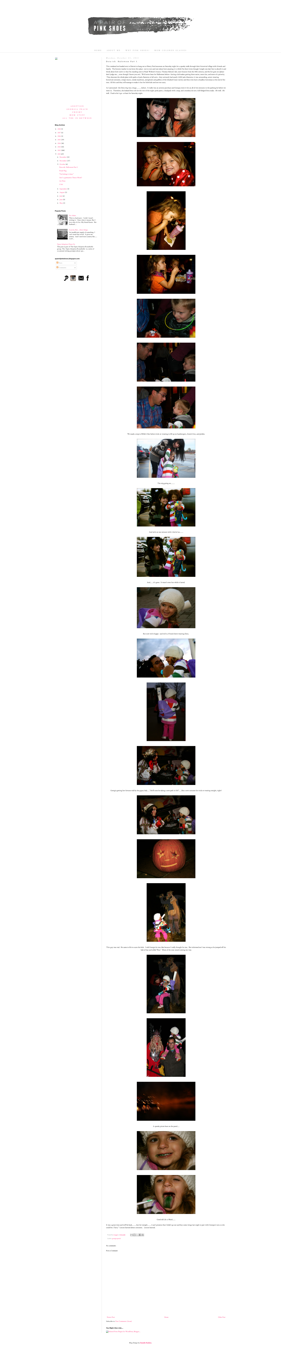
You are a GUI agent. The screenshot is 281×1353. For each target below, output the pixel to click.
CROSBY (77, 112)
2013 (59, 147)
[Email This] (131, 1234)
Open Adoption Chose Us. (66, 244)
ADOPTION (77, 106)
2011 (59, 154)
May (61, 203)
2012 (59, 150)
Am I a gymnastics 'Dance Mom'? (70, 178)
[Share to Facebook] (139, 1234)
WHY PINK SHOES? (137, 50)
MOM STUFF (77, 115)
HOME (98, 50)
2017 (59, 133)
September (63, 189)
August (62, 192)
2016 (59, 136)
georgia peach (116, 1239)
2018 (59, 129)
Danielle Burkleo (145, 1343)
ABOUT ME (114, 50)
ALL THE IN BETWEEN (77, 118)
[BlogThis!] (134, 1234)
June (61, 199)
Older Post (221, 1317)
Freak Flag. (63, 171)
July (61, 196)
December (63, 157)
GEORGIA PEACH (77, 109)
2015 (59, 140)
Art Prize (62, 181)
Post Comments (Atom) (123, 1321)
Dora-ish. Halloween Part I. (68, 167)
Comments (62, 268)
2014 (59, 143)
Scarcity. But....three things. (78, 230)
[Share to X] (137, 1234)
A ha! (61, 184)
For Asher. (72, 215)
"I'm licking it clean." (66, 174)
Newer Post (111, 1317)
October (63, 164)
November (63, 161)
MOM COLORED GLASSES (170, 50)
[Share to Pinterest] (142, 1234)
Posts (60, 263)
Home (166, 1317)
